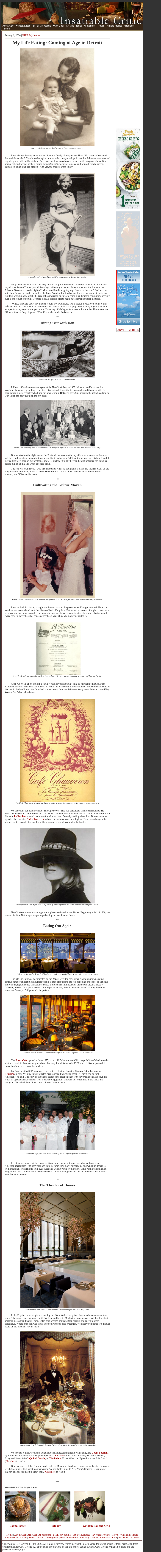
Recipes (129, 25)
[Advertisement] (128, 79)
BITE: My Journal (42, 25)
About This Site (36, 1537)
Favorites (90, 25)
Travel (100, 25)
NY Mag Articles (81, 1534)
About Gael (8, 25)
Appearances (24, 25)
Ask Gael (59, 25)
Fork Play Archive (89, 1537)
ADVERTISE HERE (128, 330)
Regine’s (9, 1074)
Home (9, 1534)
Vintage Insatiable (129, 1534)
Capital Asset (17, 1525)
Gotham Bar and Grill (96, 1525)
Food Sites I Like (108, 1537)
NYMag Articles (74, 25)
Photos (6, 28)
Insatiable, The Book (128, 1537)
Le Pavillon (20, 816)
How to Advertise (69, 1537)
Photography (52, 1537)
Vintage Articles (114, 25)
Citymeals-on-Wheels (16, 1537)
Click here (11, 1461)
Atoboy (56, 1525)
